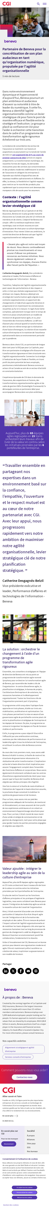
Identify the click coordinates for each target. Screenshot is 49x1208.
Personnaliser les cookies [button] (24, 1192)
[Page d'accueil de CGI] (7, 3)
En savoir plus (8, 1116)
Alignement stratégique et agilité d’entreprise (19, 1049)
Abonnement (9, 1144)
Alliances (31, 1139)
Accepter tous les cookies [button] (24, 1187)
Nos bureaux (32, 1151)
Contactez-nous (24, 1077)
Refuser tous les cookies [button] (24, 1197)
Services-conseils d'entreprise (18, 1057)
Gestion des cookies (11, 1205)
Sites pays (31, 1143)
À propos (31, 1135)
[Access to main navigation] (44, 4)
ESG (28, 1147)
